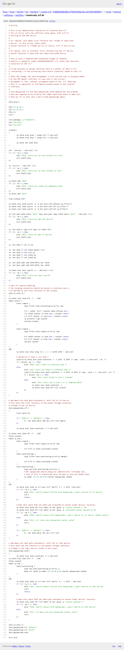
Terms (28, 646)
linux (5, 11)
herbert (34, 11)
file (52, 21)
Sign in (119, 4)
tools (108, 11)
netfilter (19, 15)
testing (117, 11)
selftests (8, 15)
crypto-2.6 (45, 11)
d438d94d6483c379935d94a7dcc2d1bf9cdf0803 (77, 11)
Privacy (21, 646)
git (26, 11)
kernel (20, 11)
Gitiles (14, 646)
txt (113, 646)
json (120, 646)
